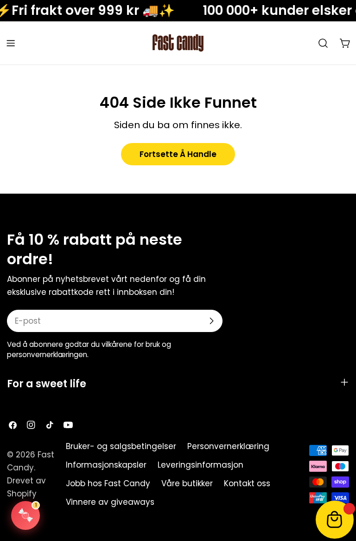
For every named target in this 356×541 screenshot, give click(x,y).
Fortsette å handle (178, 154)
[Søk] (323, 43)
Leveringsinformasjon (200, 464)
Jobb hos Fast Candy (108, 483)
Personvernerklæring (228, 446)
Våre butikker (187, 483)
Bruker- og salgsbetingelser (121, 446)
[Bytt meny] (10, 43)
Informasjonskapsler (106, 464)
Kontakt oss (247, 483)
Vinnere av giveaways (110, 502)
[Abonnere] (211, 321)
